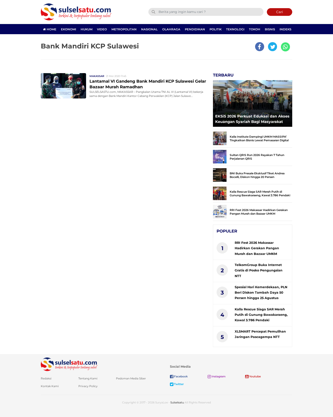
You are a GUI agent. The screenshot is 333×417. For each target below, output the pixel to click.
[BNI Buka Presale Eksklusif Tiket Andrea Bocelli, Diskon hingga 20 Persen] (220, 175)
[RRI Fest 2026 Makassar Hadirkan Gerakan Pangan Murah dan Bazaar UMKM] (220, 211)
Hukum (86, 29)
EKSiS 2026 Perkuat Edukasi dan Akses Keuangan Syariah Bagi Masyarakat (252, 119)
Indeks (285, 29)
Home (51, 29)
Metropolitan (124, 29)
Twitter (178, 384)
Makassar (96, 76)
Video (102, 29)
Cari (279, 12)
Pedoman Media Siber (131, 378)
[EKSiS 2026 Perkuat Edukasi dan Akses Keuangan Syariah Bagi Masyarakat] (252, 102)
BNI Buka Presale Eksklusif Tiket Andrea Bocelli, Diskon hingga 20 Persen (257, 175)
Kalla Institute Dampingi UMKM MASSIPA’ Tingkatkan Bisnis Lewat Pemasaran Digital (259, 138)
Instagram (218, 376)
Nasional (149, 29)
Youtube (255, 376)
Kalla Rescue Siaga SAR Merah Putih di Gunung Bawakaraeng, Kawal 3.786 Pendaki (260, 193)
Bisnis (270, 29)
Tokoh (254, 29)
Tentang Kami (87, 378)
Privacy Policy (88, 386)
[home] (69, 364)
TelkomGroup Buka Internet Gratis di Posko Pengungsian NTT (258, 270)
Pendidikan (195, 29)
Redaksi (46, 378)
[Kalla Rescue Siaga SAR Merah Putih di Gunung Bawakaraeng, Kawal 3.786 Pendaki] (220, 193)
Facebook (180, 376)
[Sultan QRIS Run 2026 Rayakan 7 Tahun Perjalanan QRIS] (220, 156)
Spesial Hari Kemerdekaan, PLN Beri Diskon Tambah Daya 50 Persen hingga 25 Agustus (261, 292)
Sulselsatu (177, 402)
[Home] (76, 12)
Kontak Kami (50, 386)
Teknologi (235, 29)
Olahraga (171, 29)
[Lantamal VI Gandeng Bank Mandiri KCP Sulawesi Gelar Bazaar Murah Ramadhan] (63, 85)
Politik (216, 29)
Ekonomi (68, 29)
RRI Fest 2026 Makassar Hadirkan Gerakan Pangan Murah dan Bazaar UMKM (259, 211)
